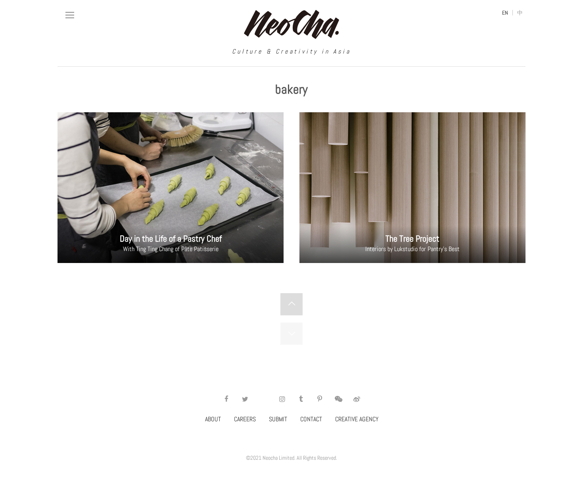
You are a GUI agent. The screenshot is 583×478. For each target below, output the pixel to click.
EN (505, 12)
